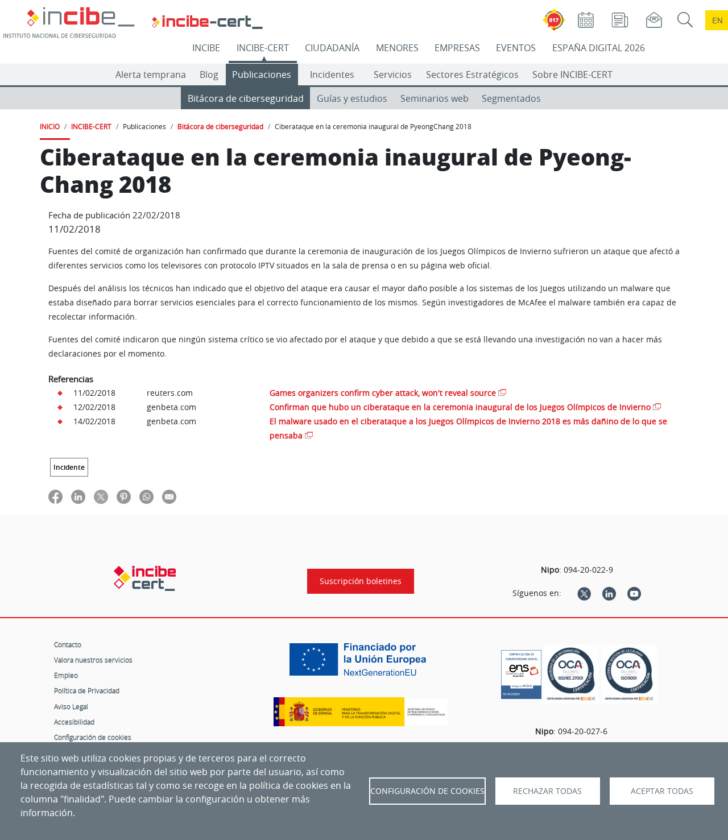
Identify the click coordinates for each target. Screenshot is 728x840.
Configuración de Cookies (427, 791)
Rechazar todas (547, 791)
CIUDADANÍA (332, 48)
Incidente (69, 467)
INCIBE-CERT (263, 48)
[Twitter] (584, 593)
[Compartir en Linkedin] (78, 496)
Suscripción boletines (361, 581)
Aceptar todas (662, 791)
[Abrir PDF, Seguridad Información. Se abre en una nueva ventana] (571, 674)
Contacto (67, 644)
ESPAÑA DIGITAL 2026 (598, 48)
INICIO (50, 126)
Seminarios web (434, 98)
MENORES (397, 48)
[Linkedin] (609, 593)
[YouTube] (634, 593)
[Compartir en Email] (169, 496)
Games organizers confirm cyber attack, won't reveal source (383, 392)
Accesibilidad (74, 721)
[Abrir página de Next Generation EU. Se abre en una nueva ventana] (360, 663)
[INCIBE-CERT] (145, 578)
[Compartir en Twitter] (101, 496)
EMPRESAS (457, 48)
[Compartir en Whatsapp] (146, 496)
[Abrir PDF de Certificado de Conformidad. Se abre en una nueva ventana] (521, 671)
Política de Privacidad (86, 690)
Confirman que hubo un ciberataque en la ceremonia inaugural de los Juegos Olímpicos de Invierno (460, 407)
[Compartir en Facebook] (55, 496)
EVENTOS (516, 48)
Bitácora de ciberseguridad (246, 98)
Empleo (66, 675)
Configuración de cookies (92, 737)
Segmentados (511, 98)
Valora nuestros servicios (93, 659)
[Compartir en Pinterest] (124, 496)
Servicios (393, 74)
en (717, 20)
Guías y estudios (352, 98)
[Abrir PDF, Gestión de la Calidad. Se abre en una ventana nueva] (629, 674)
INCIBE (206, 48)
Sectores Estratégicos (472, 74)
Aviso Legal (71, 706)
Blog (209, 74)
